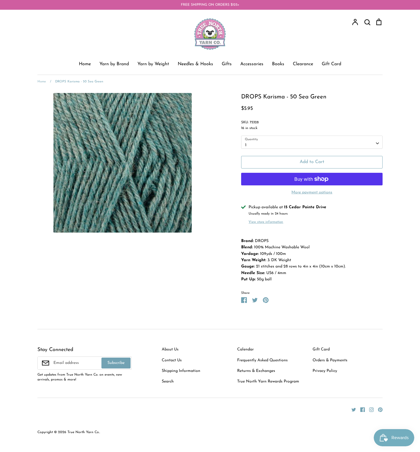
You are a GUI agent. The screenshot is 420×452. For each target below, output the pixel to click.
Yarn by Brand (114, 64)
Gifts (227, 64)
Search (168, 381)
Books (278, 64)
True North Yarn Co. (83, 432)
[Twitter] (351, 409)
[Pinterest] (378, 409)
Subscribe (116, 363)
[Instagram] (369, 409)
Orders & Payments (330, 360)
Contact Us (172, 360)
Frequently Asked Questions (262, 360)
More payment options (311, 192)
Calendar (245, 349)
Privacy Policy (325, 371)
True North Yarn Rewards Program (268, 381)
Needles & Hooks (195, 64)
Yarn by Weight (153, 64)
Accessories (251, 64)
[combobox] (312, 142)
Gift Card (331, 64)
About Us (170, 349)
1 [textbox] (246, 145)
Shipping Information (181, 371)
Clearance (303, 64)
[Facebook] (360, 409)
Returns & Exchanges (256, 371)
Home (85, 64)
